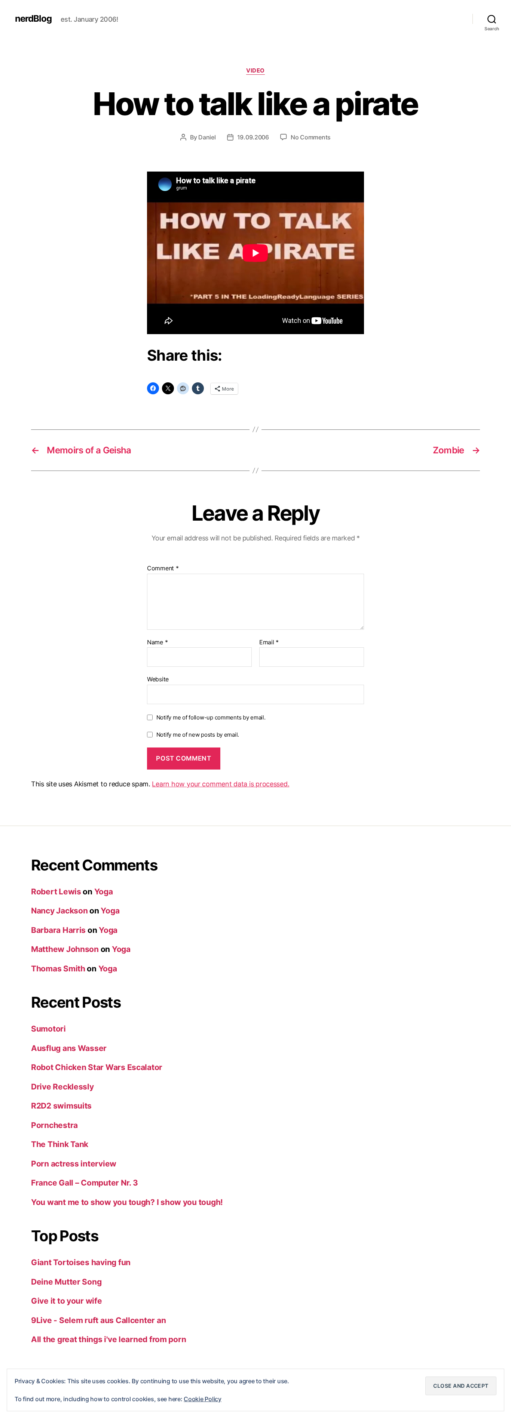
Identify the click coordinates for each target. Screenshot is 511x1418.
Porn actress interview (73, 1163)
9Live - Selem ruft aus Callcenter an (98, 1320)
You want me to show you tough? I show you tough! (127, 1202)
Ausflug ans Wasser (69, 1048)
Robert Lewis (56, 891)
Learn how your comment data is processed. (220, 784)
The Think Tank (59, 1144)
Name (157, 642)
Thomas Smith (58, 968)
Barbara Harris (58, 930)
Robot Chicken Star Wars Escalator (96, 1067)
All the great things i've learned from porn (108, 1339)
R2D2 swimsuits (61, 1105)
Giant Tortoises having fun (81, 1262)
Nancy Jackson (59, 910)
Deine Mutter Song (66, 1281)
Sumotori (48, 1028)
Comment (163, 568)
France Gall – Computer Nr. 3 (84, 1182)
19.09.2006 (253, 137)
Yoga (103, 891)
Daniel (206, 137)
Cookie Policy (202, 1399)
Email (269, 642)
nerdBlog (33, 18)
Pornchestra (54, 1125)
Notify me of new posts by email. (197, 734)
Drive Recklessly (62, 1086)
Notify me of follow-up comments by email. (211, 717)
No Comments (311, 137)
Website (158, 679)
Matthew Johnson (65, 949)
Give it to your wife (66, 1301)
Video (255, 70)
